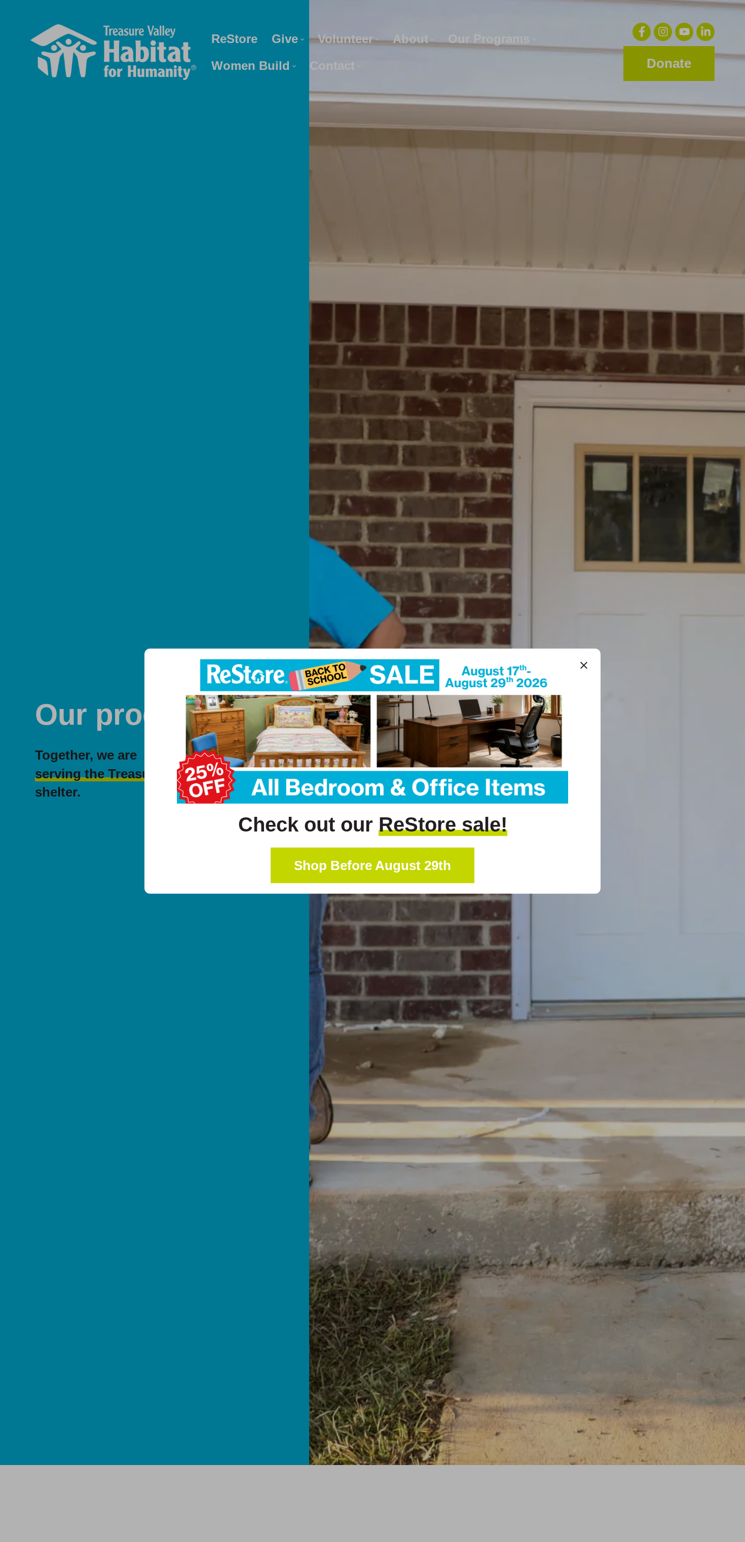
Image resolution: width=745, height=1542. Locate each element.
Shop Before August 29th (372, 865)
